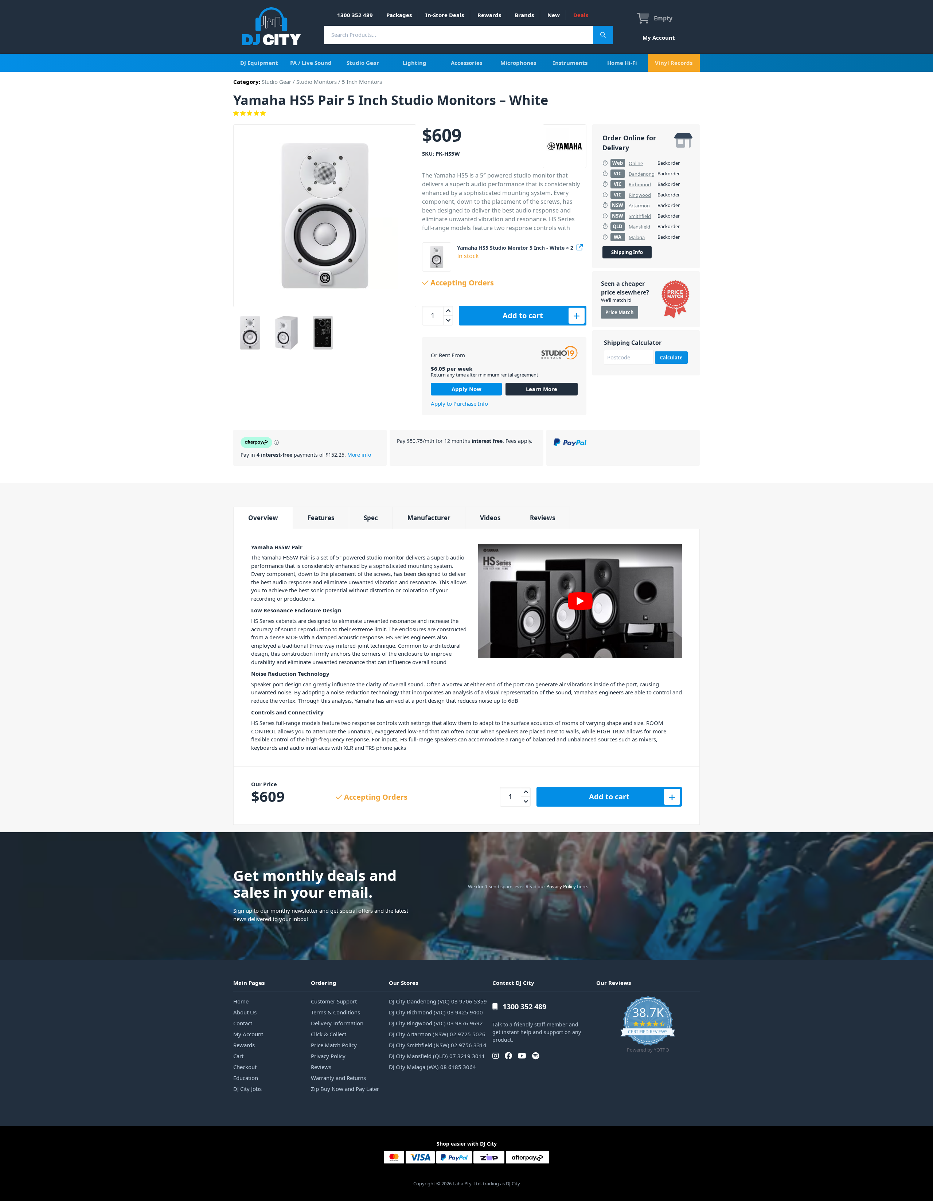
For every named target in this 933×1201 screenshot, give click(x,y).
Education (245, 1077)
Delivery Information (337, 1023)
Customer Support (334, 1001)
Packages (399, 15)
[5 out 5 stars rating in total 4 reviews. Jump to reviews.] (466, 113)
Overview (263, 518)
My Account (659, 37)
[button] (436, 257)
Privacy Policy (561, 886)
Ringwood (640, 195)
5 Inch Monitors (362, 81)
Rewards (489, 15)
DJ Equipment (259, 62)
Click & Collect (328, 1034)
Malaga (637, 237)
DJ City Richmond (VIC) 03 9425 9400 (436, 1012)
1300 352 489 (355, 15)
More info (359, 454)
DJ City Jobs (247, 1088)
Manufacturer (428, 518)
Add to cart (523, 315)
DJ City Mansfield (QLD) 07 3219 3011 (437, 1056)
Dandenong (642, 174)
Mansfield (639, 226)
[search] (458, 35)
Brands (524, 15)
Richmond (640, 184)
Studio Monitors (316, 81)
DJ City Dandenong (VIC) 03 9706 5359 (438, 1001)
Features (321, 518)
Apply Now (466, 389)
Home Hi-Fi (622, 62)
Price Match (619, 312)
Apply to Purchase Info (459, 403)
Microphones (518, 62)
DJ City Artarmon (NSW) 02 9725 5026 (437, 1034)
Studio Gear (363, 62)
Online (636, 163)
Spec (371, 518)
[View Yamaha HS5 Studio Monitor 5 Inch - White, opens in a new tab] (579, 246)
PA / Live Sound (311, 62)
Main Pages (249, 982)
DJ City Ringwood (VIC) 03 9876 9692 (436, 1023)
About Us (245, 1012)
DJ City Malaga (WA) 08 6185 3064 (432, 1067)
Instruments (570, 62)
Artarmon (639, 205)
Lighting (414, 62)
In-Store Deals (444, 15)
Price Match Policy (334, 1045)
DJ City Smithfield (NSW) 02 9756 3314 (438, 1045)
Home (241, 1001)
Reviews (542, 518)
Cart (238, 1056)
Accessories (466, 62)
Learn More (541, 389)
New (553, 15)
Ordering (323, 982)
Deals (580, 15)
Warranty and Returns (338, 1077)
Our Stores (403, 982)
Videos (490, 518)
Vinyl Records (673, 62)
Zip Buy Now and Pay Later (345, 1088)
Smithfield (640, 216)
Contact (242, 1023)
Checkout (245, 1067)
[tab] (263, 518)
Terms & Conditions (335, 1012)
